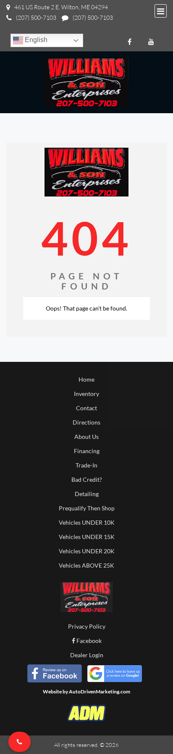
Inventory (86, 393)
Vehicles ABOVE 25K (86, 565)
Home (86, 379)
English (35, 39)
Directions (86, 422)
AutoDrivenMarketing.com (99, 691)
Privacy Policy (86, 626)
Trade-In (86, 465)
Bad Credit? (86, 479)
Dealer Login (86, 654)
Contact (86, 408)
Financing (87, 450)
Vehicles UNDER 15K (87, 536)
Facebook (88, 640)
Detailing (87, 493)
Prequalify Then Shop (87, 508)
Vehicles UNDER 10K (87, 522)
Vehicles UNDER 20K (87, 551)
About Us (86, 436)
